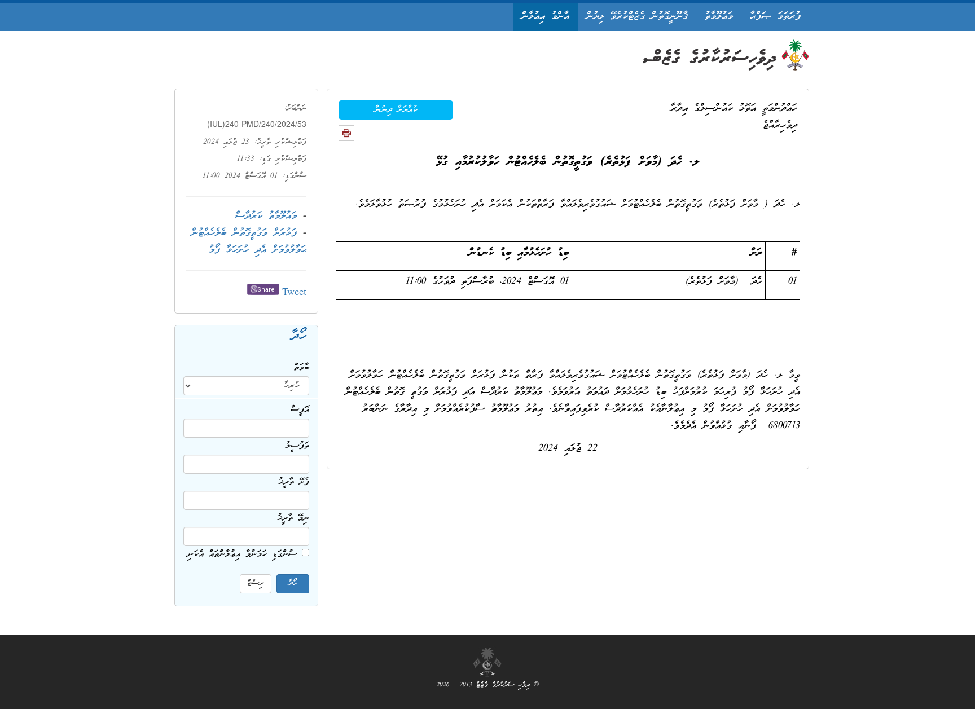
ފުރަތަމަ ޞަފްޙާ (775, 16)
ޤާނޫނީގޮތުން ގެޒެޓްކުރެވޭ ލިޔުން (637, 16)
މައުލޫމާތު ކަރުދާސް (266, 216)
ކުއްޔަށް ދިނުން (396, 110)
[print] (346, 133)
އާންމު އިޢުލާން (545, 16)
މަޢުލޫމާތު (719, 16)
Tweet (294, 293)
